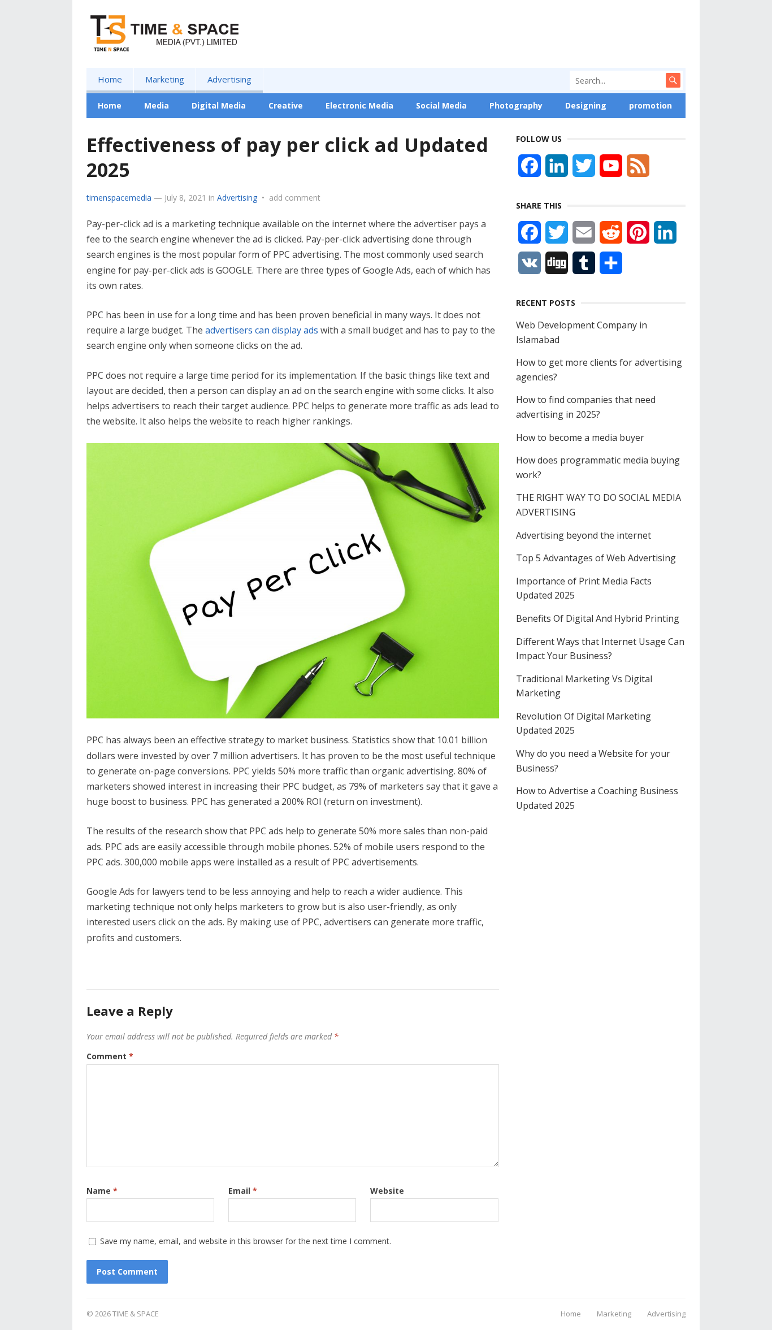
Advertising (229, 79)
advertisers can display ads (261, 330)
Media (156, 105)
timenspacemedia (118, 197)
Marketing (164, 79)
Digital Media (219, 105)
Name (102, 1190)
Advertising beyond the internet (583, 535)
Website (387, 1190)
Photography (516, 105)
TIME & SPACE (135, 1314)
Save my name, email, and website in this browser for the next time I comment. (245, 1241)
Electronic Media (359, 105)
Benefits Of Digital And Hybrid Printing (597, 618)
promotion (650, 105)
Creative (285, 105)
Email (242, 1190)
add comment (294, 197)
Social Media (441, 105)
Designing (585, 105)
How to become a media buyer (580, 437)
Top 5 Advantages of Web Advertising (596, 558)
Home (110, 79)
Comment (109, 1056)
